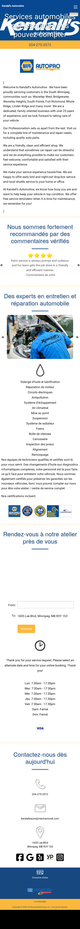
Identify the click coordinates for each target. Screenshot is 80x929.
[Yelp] (40, 857)
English (74, 14)
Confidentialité (40, 902)
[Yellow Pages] (50, 857)
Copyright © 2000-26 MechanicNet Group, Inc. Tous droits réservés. (40, 907)
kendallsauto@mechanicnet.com (40, 818)
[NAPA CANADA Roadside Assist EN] (53, 511)
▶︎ (79, 264)
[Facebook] (20, 857)
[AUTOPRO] (14, 511)
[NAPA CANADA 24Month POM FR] (40, 511)
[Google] (30, 857)
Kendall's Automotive (13, 5)
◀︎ (1, 264)
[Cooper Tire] (66, 511)
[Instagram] (60, 857)
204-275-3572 (40, 45)
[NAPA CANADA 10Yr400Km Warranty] (27, 511)
